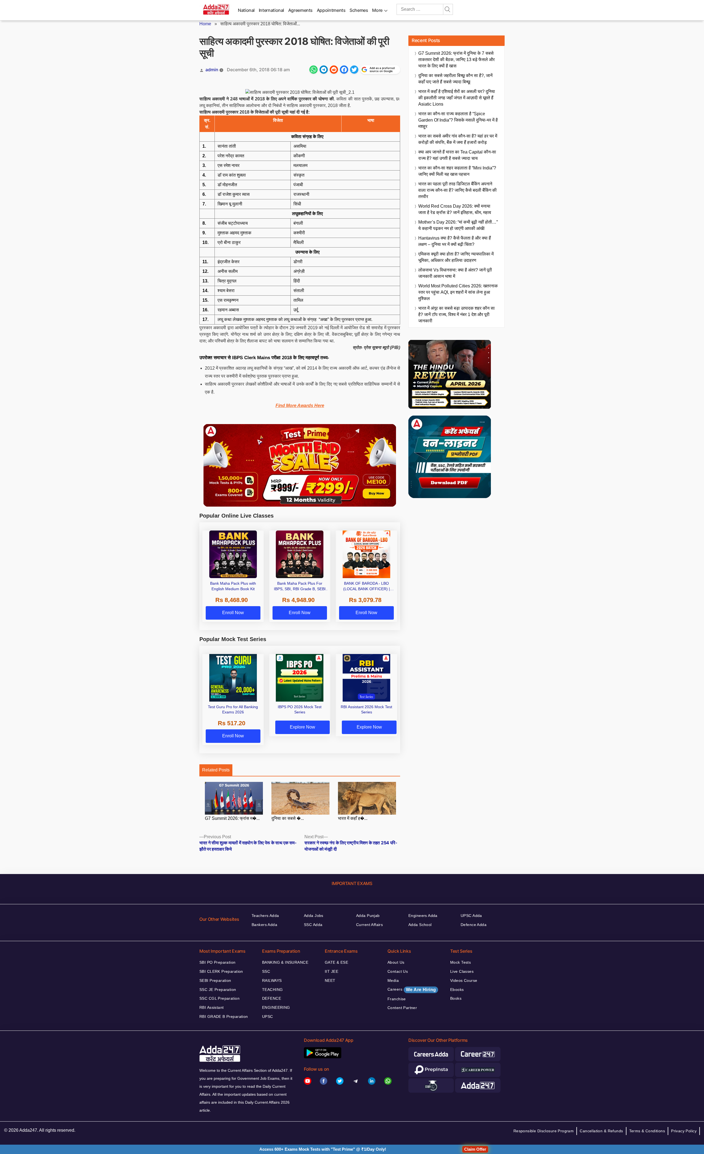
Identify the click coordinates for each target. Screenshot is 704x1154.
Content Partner (402, 1007)
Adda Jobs (313, 915)
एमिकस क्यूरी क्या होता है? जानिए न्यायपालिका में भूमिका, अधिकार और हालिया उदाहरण (456, 257)
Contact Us (397, 971)
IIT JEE (331, 971)
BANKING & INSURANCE (285, 962)
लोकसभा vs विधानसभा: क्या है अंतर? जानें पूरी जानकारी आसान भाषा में (455, 273)
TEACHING (272, 989)
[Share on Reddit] (334, 69)
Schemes (359, 10)
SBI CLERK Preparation (221, 971)
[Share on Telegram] (324, 69)
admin (211, 69)
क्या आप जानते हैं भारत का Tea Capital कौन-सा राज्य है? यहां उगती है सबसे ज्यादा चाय (457, 155)
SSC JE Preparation (217, 989)
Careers (411, 989)
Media (393, 980)
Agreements (300, 10)
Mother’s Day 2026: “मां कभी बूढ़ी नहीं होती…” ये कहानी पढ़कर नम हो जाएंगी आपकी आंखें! (458, 225)
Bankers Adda (264, 924)
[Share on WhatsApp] (313, 69)
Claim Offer (475, 1149)
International (271, 10)
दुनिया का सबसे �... (287, 818)
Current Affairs (369, 924)
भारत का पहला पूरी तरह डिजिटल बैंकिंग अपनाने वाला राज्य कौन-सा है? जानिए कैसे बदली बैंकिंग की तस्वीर (457, 190)
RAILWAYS (272, 980)
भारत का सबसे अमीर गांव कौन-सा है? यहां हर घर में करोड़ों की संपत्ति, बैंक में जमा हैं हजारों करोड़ (457, 139)
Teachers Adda (265, 915)
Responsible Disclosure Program (543, 1131)
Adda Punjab (368, 915)
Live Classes (462, 971)
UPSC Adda (471, 915)
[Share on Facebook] (344, 69)
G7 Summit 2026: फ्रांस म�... (232, 818)
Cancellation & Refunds (601, 1131)
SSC (266, 971)
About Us (395, 962)
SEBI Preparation (215, 980)
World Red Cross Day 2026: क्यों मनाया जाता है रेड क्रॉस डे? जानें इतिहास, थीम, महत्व (454, 209)
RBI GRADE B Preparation (223, 1016)
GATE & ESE (336, 962)
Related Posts (216, 770)
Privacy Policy (684, 1131)
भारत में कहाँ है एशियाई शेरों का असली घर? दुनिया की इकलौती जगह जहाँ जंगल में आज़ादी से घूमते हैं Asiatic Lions (456, 97)
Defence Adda (473, 924)
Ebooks (457, 989)
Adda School (420, 924)
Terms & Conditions (647, 1131)
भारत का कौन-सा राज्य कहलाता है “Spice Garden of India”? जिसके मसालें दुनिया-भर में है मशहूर (458, 120)
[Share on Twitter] (354, 69)
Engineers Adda (423, 915)
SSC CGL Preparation (219, 998)
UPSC (267, 1016)
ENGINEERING (276, 1007)
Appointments (331, 10)
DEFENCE (271, 998)
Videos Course (463, 980)
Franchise (396, 999)
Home (205, 23)
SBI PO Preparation (217, 962)
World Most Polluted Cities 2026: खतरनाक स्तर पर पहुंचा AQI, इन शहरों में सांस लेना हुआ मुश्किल (458, 292)
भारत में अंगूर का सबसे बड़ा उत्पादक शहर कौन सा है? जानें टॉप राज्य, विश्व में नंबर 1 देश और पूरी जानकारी (456, 314)
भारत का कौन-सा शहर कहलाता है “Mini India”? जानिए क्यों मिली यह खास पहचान (457, 171)
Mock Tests (460, 962)
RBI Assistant (211, 1007)
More (377, 10)
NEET (330, 980)
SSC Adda (313, 924)
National (246, 10)
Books (455, 998)
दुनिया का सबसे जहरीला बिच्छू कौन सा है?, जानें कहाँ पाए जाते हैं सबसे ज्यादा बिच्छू (455, 78)
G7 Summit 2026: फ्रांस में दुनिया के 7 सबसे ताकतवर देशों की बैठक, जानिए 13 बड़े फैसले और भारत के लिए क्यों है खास (456, 59)
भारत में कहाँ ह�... (352, 818)
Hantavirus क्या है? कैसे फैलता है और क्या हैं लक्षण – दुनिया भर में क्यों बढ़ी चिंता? (454, 241)
